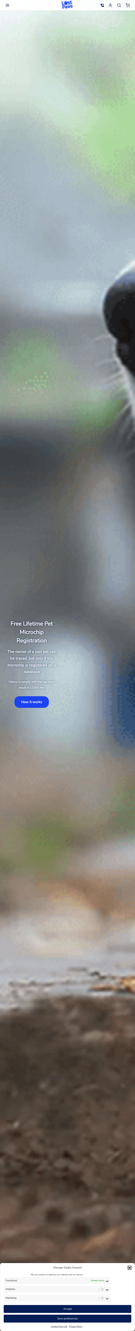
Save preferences (67, 1318)
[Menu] (7, 5)
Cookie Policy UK (59, 1326)
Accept (67, 1309)
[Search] (119, 5)
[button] (129, 1267)
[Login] (110, 5)
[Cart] (128, 5)
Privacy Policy (75, 1326)
